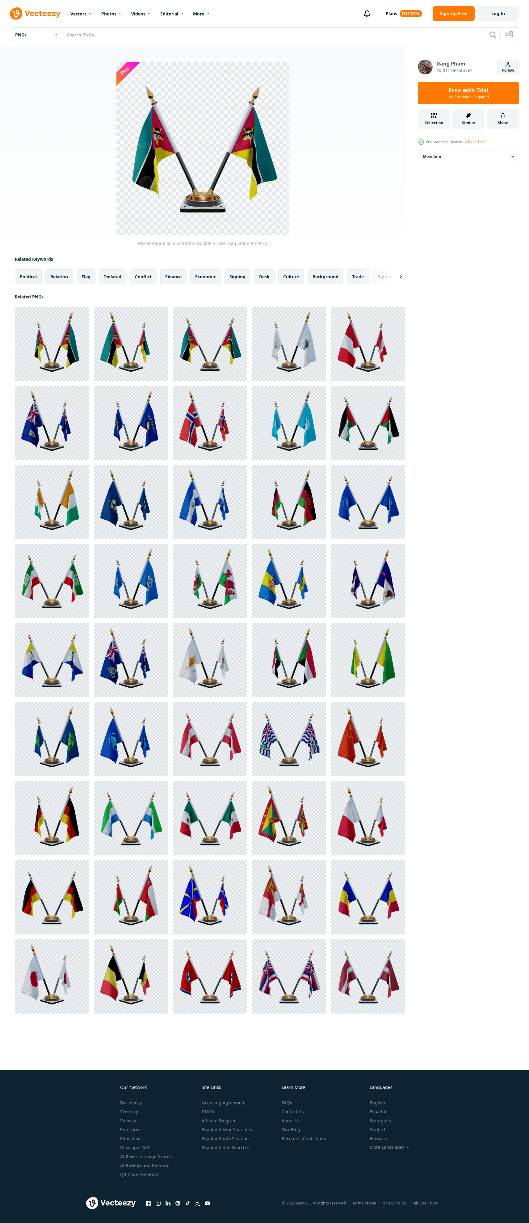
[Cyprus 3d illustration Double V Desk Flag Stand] (210, 660)
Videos (138, 14)
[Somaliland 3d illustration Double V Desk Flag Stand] (52, 581)
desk (264, 277)
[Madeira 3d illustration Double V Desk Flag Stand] (289, 581)
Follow (508, 70)
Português (380, 1121)
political (28, 277)
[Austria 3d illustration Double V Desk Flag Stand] (210, 739)
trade (358, 277)
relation (59, 277)
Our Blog (291, 1129)
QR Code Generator (140, 1174)
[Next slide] (395, 276)
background (325, 277)
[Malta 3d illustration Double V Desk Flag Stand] (368, 818)
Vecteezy (129, 1112)
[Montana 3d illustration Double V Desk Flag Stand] (131, 423)
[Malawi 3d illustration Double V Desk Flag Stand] (289, 502)
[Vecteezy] (35, 13)
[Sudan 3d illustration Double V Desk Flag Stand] (289, 660)
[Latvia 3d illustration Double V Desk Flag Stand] (368, 976)
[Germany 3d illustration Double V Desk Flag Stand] (52, 818)
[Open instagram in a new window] (158, 1202)
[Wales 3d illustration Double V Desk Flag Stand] (210, 581)
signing (237, 277)
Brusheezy (131, 1103)
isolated (112, 277)
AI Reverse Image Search (146, 1156)
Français (378, 1138)
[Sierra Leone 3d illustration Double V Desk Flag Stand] (131, 818)
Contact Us (293, 1112)
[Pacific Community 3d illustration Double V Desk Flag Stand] (368, 502)
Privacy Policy (393, 1203)
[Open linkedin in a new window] (168, 1202)
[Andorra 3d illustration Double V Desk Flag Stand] (368, 897)
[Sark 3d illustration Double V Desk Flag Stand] (289, 897)
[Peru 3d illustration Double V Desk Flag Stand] (368, 344)
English (377, 1103)
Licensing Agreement (224, 1103)
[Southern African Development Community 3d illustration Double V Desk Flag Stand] (52, 739)
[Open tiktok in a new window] (187, 1202)
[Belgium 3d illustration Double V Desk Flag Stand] (131, 976)
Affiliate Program (219, 1121)
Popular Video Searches (226, 1147)
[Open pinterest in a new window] (177, 1202)
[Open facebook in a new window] (148, 1202)
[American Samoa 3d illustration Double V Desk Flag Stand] (368, 581)
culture (291, 277)
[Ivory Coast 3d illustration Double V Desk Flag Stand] (52, 502)
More (198, 14)
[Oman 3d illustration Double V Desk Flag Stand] (131, 897)
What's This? (475, 142)
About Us (291, 1121)
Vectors (78, 14)
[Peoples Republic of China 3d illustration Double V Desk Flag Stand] (368, 739)
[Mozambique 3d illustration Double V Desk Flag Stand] (52, 344)
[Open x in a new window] (197, 1202)
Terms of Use (364, 1203)
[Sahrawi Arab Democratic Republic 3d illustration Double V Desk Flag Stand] (368, 423)
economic (205, 277)
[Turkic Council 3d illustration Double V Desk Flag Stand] (289, 423)
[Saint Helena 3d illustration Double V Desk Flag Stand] (52, 423)
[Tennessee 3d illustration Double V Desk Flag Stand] (210, 976)
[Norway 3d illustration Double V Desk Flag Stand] (210, 423)
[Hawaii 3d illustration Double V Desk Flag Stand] (289, 976)
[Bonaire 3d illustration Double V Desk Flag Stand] (52, 660)
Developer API (134, 1147)
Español (378, 1112)
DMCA (208, 1112)
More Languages (387, 1147)
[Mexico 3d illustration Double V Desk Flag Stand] (210, 818)
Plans (391, 13)
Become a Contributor (304, 1138)
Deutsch (378, 1129)
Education (130, 1138)
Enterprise (131, 1129)
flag (86, 277)
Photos (108, 14)
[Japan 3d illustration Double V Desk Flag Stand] (52, 976)
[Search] (493, 34)
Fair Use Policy (425, 1203)
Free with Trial (468, 92)
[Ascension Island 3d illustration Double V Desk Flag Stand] (131, 660)
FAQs (287, 1103)
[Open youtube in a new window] (207, 1202)
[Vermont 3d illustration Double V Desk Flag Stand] (131, 502)
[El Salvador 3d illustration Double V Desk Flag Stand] (210, 502)
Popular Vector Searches (227, 1129)
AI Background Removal (145, 1165)
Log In (498, 13)
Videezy (128, 1121)
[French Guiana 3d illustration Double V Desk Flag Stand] (368, 660)
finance (173, 277)
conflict (143, 277)
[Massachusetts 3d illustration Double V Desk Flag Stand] (289, 344)
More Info (432, 156)
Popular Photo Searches (226, 1138)
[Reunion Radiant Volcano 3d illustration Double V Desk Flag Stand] (210, 897)
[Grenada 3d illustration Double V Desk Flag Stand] (289, 818)
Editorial (169, 14)
